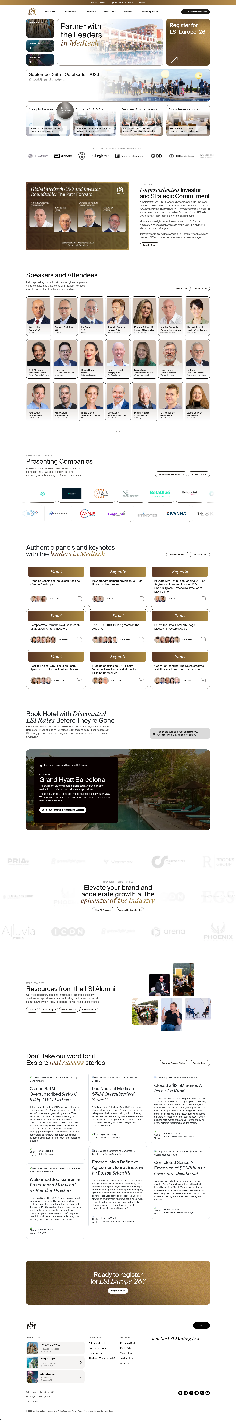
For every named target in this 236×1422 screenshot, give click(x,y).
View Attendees (181, 288)
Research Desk (127, 1343)
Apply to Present (198, 474)
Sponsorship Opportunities (130, 910)
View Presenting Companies (171, 474)
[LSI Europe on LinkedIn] (180, 1393)
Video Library (48, 1009)
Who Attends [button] (70, 12)
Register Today (150, 245)
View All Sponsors (103, 910)
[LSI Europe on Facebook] (197, 1392)
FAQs (32, 1009)
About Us (124, 1363)
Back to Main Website (197, 12)
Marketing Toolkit (150, 12)
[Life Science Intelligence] (31, 1325)
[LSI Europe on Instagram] (186, 1392)
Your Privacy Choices (92, 1411)
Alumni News (88, 1009)
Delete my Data (107, 1411)
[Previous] (114, 429)
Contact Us (201, 1325)
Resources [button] (128, 12)
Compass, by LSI (97, 1353)
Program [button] (90, 12)
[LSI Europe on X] (191, 1392)
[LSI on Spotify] (207, 1392)
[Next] (121, 429)
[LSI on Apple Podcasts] (202, 1392)
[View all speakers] (79, 598)
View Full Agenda (177, 554)
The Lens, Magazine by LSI (102, 1358)
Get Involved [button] (49, 12)
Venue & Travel (110, 12)
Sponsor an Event (97, 1348)
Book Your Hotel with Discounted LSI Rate (63, 809)
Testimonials (126, 1358)
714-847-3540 (33, 1401)
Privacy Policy (77, 1411)
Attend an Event (97, 1343)
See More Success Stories (173, 1063)
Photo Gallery (68, 1009)
